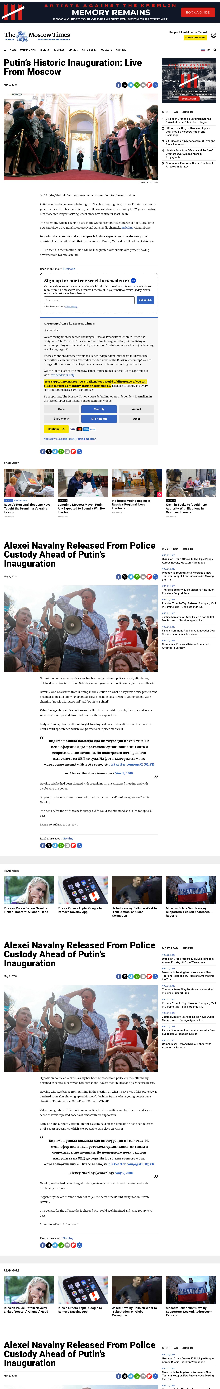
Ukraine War (28, 50)
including (127, 227)
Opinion (73, 50)
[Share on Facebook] (118, 85)
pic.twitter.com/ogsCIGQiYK (131, 764)
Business (59, 50)
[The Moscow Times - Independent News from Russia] (37, 35)
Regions (44, 50)
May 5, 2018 (124, 773)
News (13, 50)
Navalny (68, 838)
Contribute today (195, 37)
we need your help (62, 375)
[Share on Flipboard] (149, 85)
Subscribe (145, 300)
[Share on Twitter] (125, 85)
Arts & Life (89, 50)
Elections (69, 269)
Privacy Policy (71, 306)
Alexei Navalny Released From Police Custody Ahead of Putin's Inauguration (80, 554)
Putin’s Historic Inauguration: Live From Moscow (73, 67)
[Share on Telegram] (131, 85)
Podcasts (106, 50)
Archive (121, 50)
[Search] (215, 50)
